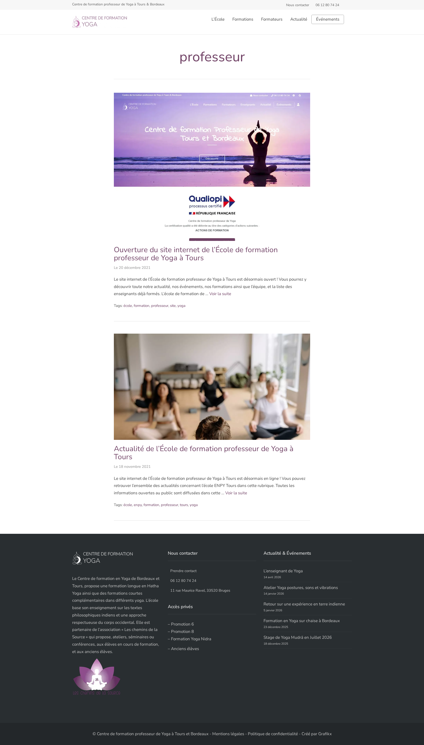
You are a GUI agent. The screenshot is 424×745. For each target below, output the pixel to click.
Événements (327, 19)
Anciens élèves (185, 649)
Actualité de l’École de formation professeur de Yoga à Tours (203, 453)
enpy (138, 504)
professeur (159, 305)
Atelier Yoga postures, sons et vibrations (301, 587)
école (127, 305)
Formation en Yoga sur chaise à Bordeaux (302, 621)
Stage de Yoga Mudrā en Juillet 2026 (298, 637)
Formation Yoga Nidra (191, 639)
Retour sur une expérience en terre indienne (304, 604)
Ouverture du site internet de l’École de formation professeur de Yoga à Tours (196, 254)
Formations (242, 19)
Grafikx (325, 734)
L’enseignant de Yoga (283, 571)
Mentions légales (228, 734)
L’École (218, 19)
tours (184, 504)
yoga (181, 305)
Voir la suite (220, 294)
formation (141, 305)
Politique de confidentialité (273, 734)
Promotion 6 (182, 624)
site (173, 305)
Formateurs (271, 19)
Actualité (298, 19)
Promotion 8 (182, 631)
